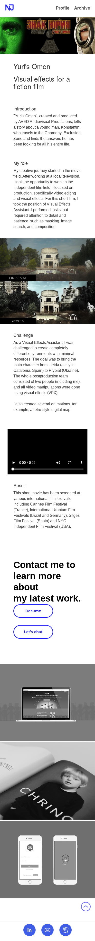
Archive (82, 8)
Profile (62, 8)
